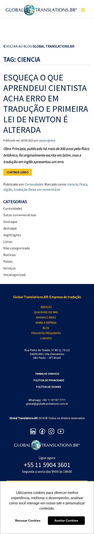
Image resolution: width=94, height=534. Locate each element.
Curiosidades (34, 184)
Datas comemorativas (19, 215)
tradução (21, 189)
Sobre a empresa (45, 322)
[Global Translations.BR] (41, 7)
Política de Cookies (48, 387)
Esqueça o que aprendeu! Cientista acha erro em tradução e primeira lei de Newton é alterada (45, 103)
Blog (46, 328)
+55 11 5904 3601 (47, 465)
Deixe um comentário (44, 189)
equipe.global (47, 140)
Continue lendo (18, 172)
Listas (7, 241)
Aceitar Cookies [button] (66, 520)
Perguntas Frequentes (46, 333)
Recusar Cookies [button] (27, 520)
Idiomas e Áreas (46, 317)
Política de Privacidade (48, 380)
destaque (10, 228)
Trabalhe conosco (47, 373)
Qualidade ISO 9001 (46, 312)
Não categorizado (16, 248)
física (83, 184)
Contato (46, 338)
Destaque (10, 221)
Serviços (9, 268)
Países (8, 261)
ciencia (73, 184)
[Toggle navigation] (83, 10)
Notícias (9, 255)
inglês (7, 189)
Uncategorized (14, 274)
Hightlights (12, 235)
